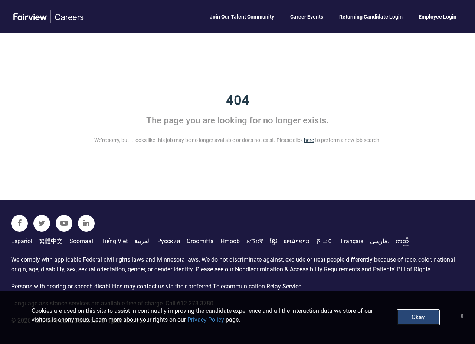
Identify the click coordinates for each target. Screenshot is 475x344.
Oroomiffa (200, 241)
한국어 (325, 241)
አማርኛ (254, 241)
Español (21, 241)
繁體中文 (51, 241)
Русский (168, 241)
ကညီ (402, 241)
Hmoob (230, 241)
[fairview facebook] (19, 223)
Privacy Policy (205, 319)
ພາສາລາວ (296, 241)
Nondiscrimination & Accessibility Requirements (297, 269)
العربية (142, 241)
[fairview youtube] (64, 223)
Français (352, 241)
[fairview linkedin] (86, 223)
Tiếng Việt (114, 241)
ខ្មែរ (273, 241)
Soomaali (82, 241)
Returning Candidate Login (371, 17)
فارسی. (379, 241)
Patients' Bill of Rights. (402, 269)
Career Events (306, 17)
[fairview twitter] (41, 223)
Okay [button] (418, 317)
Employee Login (437, 17)
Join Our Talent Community (242, 17)
